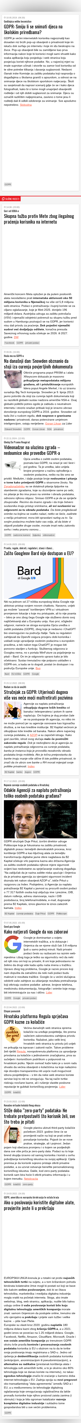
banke (19, 772)
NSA (49, 429)
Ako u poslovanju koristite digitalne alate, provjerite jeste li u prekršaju (39, 1205)
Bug (38, 668)
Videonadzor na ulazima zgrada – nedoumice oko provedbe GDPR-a (32, 449)
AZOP (33, 735)
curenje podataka (25, 913)
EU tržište (16, 674)
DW (16, 337)
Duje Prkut (40, 913)
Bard (7, 674)
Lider (49, 992)
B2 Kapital (9, 772)
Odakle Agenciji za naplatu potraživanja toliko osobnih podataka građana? (37, 792)
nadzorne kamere (21, 535)
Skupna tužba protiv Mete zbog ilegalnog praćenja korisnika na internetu (39, 218)
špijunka (36, 535)
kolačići (16, 1092)
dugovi (28, 772)
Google (35, 674)
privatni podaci (32, 343)
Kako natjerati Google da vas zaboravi (36, 931)
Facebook (9, 343)
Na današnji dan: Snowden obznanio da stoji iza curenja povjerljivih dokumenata (38, 363)
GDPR (8, 184)
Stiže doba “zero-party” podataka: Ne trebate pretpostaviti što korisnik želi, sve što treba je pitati (39, 1116)
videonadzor (49, 535)
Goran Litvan (53, 423)
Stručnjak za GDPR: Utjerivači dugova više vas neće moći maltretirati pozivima (38, 694)
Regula (21, 1051)
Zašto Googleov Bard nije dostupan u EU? (39, 552)
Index (31, 766)
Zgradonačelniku (14, 486)
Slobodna (26, 104)
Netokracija (31, 1178)
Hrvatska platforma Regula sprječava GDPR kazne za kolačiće (36, 1018)
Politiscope (61, 913)
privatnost (58, 429)
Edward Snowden (13, 429)
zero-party (28, 1184)
